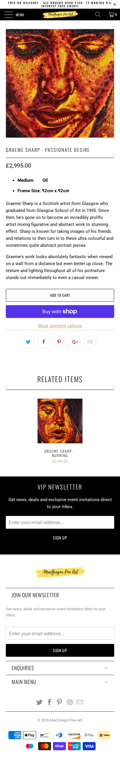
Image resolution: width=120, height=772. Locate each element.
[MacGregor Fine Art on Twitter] (39, 702)
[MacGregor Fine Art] (60, 14)
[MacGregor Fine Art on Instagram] (70, 702)
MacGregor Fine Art (66, 720)
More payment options (60, 325)
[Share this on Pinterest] (59, 342)
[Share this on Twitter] (28, 342)
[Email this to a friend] (90, 342)
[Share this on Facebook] (43, 342)
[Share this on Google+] (74, 342)
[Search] (100, 14)
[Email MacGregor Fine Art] (80, 702)
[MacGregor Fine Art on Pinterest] (59, 702)
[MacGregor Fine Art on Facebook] (49, 702)
